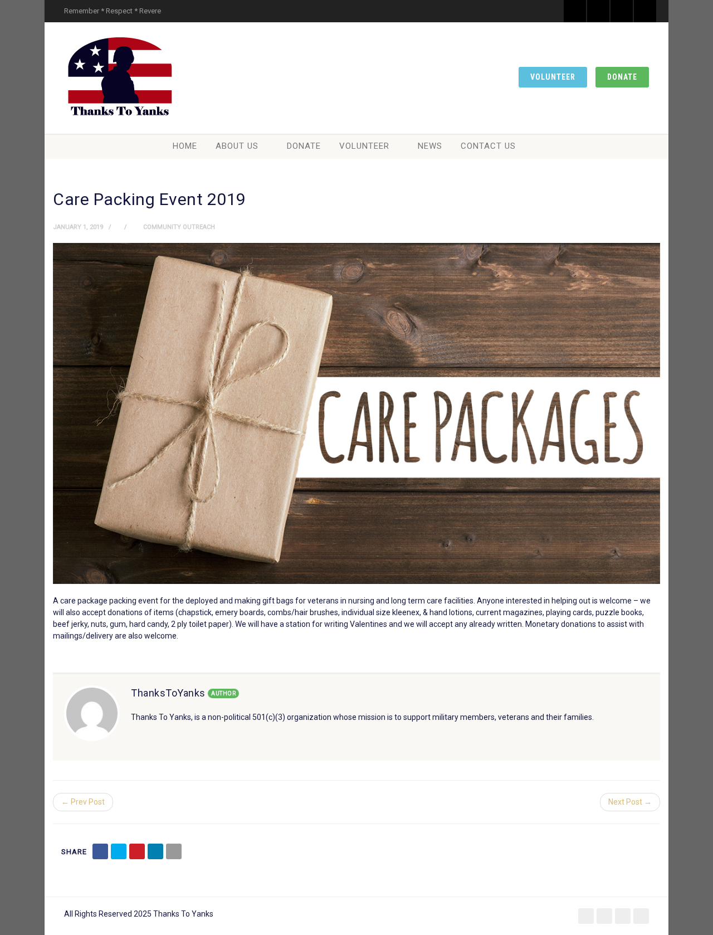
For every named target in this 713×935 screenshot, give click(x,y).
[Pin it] (137, 851)
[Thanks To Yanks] (119, 78)
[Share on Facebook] (100, 851)
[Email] (174, 851)
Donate (622, 76)
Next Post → (630, 801)
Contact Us (488, 146)
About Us (237, 146)
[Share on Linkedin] (155, 851)
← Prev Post (83, 801)
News (430, 146)
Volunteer (552, 76)
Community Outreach (179, 227)
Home (185, 146)
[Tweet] (118, 851)
